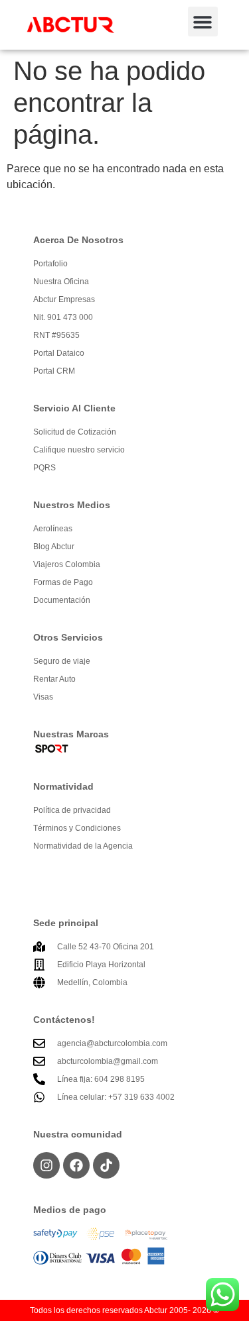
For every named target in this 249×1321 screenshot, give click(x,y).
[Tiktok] (106, 1165)
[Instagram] (46, 1165)
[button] (203, 21)
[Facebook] (76, 1165)
